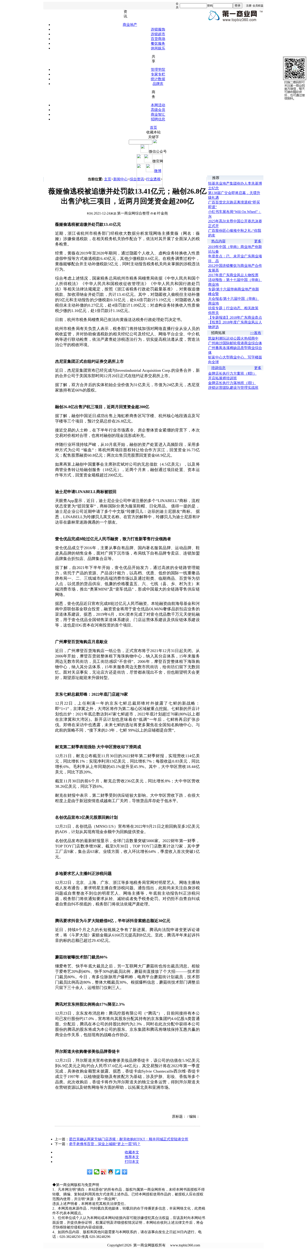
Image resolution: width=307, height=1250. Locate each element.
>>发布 (255, 333)
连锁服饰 (158, 29)
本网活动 (158, 105)
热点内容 (218, 241)
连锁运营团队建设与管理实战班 (233, 387)
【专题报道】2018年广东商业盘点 (235, 317)
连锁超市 (158, 34)
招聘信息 (158, 119)
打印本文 (132, 1162)
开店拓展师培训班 (222, 378)
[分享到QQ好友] (110, 1172)
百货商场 (158, 39)
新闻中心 (120, 179)
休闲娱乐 (158, 48)
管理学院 (158, 69)
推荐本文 (132, 1157)
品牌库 (158, 84)
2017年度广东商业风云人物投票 (233, 275)
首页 (153, 127)
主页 (107, 179)
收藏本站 (153, 132)
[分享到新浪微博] (104, 1172)
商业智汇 (158, 114)
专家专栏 (158, 74)
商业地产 (130, 25)
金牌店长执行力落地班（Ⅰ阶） (232, 383)
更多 (257, 241)
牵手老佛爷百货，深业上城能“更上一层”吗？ (104, 1144)
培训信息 (218, 368)
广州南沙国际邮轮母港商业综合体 (235, 343)
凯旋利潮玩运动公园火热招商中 (233, 338)
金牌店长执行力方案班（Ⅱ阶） (232, 373)
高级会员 (158, 110)
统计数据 (158, 79)
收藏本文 (132, 1152)
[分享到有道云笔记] (117, 1172)
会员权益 (258, 5)
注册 (248, 5)
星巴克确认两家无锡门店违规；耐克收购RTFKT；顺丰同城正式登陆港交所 (128, 1139)
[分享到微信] (97, 1172)
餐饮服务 (158, 43)
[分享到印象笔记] (124, 1172)
